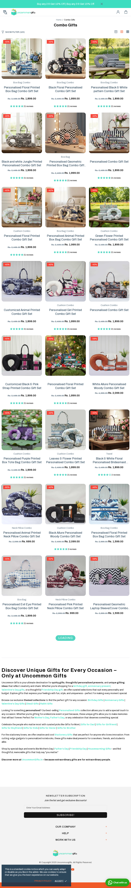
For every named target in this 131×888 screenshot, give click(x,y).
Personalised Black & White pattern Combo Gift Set (109, 89)
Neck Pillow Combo (22, 528)
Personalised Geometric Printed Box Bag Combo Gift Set (65, 163)
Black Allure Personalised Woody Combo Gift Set (65, 534)
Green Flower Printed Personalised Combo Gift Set (109, 237)
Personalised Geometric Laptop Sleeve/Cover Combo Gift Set (109, 606)
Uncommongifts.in (23, 12)
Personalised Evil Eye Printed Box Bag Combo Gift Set (21, 606)
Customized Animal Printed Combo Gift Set (22, 311)
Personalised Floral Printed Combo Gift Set (22, 237)
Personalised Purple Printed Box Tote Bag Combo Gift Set (22, 460)
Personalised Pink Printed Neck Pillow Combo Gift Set (65, 606)
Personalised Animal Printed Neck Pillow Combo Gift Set (22, 534)
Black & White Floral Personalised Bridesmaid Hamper (109, 460)
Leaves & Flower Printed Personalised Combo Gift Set (65, 460)
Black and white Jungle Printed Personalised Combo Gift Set (22, 163)
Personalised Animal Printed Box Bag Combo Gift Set (65, 237)
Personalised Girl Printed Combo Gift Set (65, 311)
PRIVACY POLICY (43, 881)
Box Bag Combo (21, 82)
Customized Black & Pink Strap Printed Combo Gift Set (21, 386)
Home (59, 20)
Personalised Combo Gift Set (109, 161)
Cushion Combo (21, 231)
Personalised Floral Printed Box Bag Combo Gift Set (22, 89)
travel (109, 454)
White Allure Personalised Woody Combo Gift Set (109, 386)
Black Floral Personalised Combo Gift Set (65, 89)
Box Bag (65, 157)
